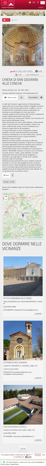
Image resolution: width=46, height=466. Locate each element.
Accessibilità (33, 97)
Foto (7, 20)
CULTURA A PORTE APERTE (23, 71)
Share (40, 71)
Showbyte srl (40, 462)
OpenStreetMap (37, 237)
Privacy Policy (5, 464)
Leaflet (28, 237)
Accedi (41, 8)
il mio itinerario (31, 75)
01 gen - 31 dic (9, 182)
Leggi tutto (38, 313)
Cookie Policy (14, 464)
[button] (23, 216)
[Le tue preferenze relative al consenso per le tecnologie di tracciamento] (4, 462)
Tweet (19, 75)
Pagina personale (8, 8)
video (15, 20)
